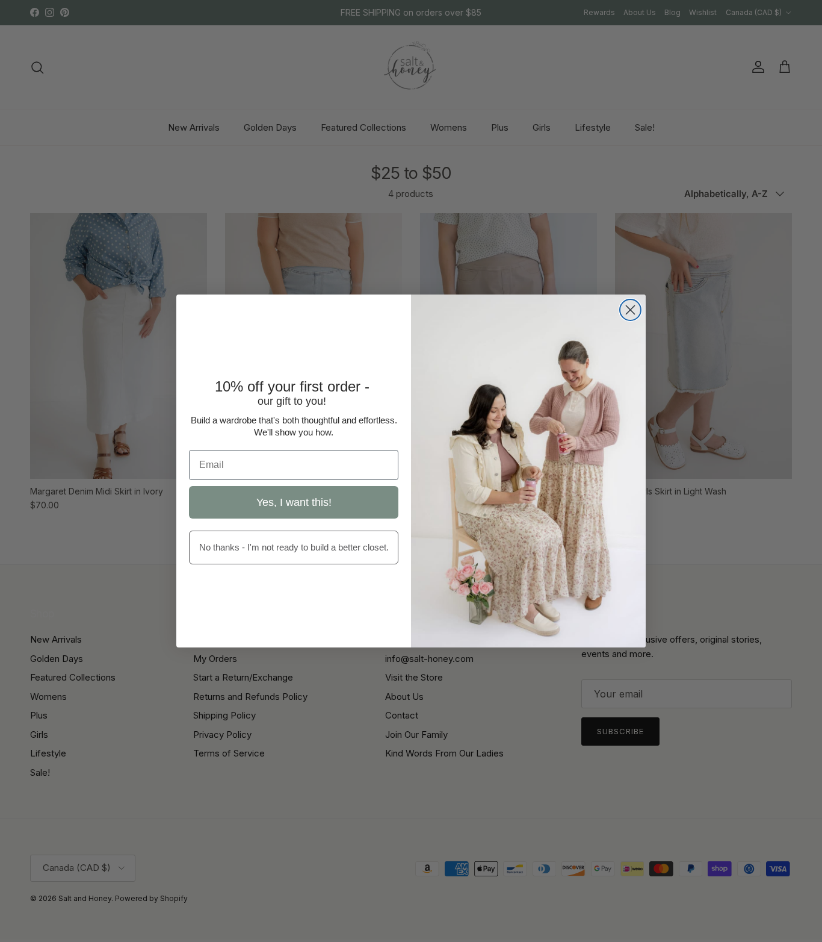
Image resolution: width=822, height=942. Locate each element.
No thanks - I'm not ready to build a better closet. (294, 547)
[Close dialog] (630, 309)
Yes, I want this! (294, 502)
